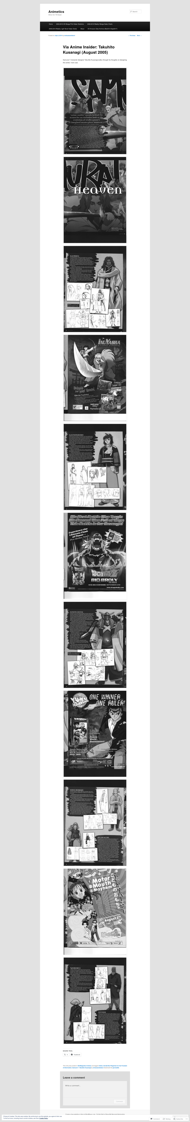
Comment (119, 1101)
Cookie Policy (43, 1118)
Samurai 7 (75, 1068)
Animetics (56, 11)
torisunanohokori (69, 35)
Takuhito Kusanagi (85, 1068)
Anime (101, 1066)
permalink (116, 1068)
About (82, 29)
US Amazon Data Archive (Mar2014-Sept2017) (102, 29)
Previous (131, 35)
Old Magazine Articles (84, 1066)
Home (51, 24)
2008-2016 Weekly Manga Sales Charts (99, 24)
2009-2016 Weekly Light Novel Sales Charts (63, 29)
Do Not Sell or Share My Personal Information (110, 1114)
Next (139, 35)
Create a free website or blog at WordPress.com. (80, 1114)
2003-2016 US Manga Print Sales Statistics (70, 24)
